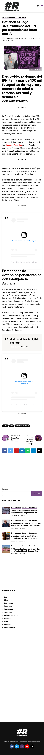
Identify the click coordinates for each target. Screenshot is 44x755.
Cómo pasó (8, 600)
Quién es (7, 621)
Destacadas (8, 603)
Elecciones (8, 606)
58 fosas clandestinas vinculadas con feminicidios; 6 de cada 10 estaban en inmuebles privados (25, 551)
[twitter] (17, 746)
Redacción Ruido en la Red (15, 38)
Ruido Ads (7, 624)
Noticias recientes (11, 615)
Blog (5, 597)
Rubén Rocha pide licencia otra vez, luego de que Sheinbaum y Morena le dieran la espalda (26, 525)
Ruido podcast (9, 627)
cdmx (5, 426)
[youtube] (27, 746)
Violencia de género (22, 426)
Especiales (8, 612)
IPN (11, 426)
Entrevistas (8, 609)
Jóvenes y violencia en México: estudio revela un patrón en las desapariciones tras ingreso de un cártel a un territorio (25, 513)
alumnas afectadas (13, 145)
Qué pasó (7, 618)
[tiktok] (32, 746)
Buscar (5, 489)
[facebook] (12, 746)
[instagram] (22, 746)
